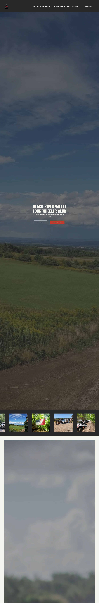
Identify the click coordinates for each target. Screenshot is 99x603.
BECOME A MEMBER (89, 6)
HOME (34, 6)
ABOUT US (39, 6)
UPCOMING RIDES (40, 222)
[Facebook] (80, 6)
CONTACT (68, 6)
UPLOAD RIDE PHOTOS (46, 6)
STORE (57, 6)
